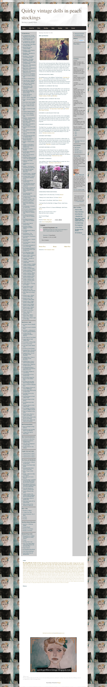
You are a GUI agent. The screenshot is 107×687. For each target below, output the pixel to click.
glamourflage (70, 568)
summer (27, 567)
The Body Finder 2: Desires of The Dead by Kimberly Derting (29, 178)
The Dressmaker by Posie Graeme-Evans (28, 375)
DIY (43, 564)
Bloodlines (55, 96)
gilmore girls (57, 576)
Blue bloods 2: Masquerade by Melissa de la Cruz (29, 68)
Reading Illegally (26, 527)
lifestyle (40, 578)
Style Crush (72, 564)
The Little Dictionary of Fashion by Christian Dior (28, 488)
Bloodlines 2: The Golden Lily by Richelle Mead (28, 56)
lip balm (45, 578)
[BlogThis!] (57, 220)
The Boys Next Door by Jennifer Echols (28, 181)
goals (75, 568)
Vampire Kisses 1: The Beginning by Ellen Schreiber (29, 290)
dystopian (24, 576)
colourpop (49, 575)
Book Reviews (65, 563)
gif (57, 571)
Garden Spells (60, 108)
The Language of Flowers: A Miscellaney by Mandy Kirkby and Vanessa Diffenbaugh (29, 485)
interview (28, 578)
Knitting (39, 568)
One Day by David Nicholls (29, 348)
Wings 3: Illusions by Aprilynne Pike (27, 312)
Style (67, 28)
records (78, 579)
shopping (47, 581)
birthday (24, 575)
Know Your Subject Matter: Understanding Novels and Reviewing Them (29, 545)
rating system (74, 579)
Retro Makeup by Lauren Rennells (28, 477)
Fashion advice (64, 566)
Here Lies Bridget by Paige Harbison (28, 427)
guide (62, 571)
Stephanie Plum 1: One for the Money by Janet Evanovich (29, 350)
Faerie (70, 570)
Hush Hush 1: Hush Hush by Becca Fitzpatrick (29, 121)
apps (72, 570)
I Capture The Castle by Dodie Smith (28, 433)
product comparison (65, 579)
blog (27, 575)
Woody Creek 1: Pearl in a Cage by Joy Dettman (28, 414)
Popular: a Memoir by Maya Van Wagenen (29, 474)
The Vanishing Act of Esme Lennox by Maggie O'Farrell (29, 408)
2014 (66, 570)
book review (37, 563)
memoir (63, 578)
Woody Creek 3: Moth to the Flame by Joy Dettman (29, 420)
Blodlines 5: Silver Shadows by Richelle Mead (29, 51)
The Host (25, 518)
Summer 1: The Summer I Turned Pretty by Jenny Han (29, 167)
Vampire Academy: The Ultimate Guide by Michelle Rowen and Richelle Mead (29, 495)
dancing (32, 571)
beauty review (37, 564)
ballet (64, 574)
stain (57, 581)
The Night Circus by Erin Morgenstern (28, 394)
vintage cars (30, 582)
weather (44, 582)
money (83, 578)
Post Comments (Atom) (49, 249)
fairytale (47, 571)
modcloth (80, 578)
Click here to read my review (48, 133)
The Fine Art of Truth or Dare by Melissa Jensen (29, 196)
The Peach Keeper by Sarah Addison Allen (29, 397)
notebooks (34, 579)
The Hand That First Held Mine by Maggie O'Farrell (28, 382)
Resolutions (72, 566)
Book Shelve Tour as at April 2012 (79, 141)
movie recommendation (79, 571)
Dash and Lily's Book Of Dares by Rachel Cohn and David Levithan (28, 91)
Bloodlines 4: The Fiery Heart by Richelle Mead (29, 62)
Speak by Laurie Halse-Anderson (28, 161)
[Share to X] (58, 220)
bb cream (69, 574)
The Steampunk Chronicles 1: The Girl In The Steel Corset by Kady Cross (29, 249)
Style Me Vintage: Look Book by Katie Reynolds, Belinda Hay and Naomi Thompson (29, 481)
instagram (24, 578)
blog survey (30, 575)
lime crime (56, 567)
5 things (59, 566)
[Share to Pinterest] (61, 220)
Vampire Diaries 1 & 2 (28, 281)
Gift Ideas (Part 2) (78, 151)
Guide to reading (46, 566)
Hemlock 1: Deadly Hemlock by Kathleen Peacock (29, 118)
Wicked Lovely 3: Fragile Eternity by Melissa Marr (28, 302)
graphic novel (78, 568)
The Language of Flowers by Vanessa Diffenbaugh (29, 388)
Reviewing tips (36, 574)
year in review (57, 582)
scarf (35, 581)
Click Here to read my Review (55, 162)
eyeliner (43, 576)
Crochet (24, 568)
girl (59, 576)
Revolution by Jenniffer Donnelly (28, 149)
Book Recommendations (33, 567)
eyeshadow (40, 571)
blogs (33, 575)
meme (24, 564)
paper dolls (44, 579)
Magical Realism (26, 547)
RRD (33, 574)
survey (53, 570)
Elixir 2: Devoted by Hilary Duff (29, 99)
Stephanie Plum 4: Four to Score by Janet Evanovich (28, 362)
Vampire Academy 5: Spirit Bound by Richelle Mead (29, 276)
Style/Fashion (55, 563)
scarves (37, 581)
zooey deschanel (65, 582)
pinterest (57, 579)
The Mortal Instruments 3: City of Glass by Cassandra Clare (28, 220)
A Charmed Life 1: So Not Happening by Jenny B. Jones (29, 36)
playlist (24, 567)
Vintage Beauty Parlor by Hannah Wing (28, 498)
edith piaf (30, 576)
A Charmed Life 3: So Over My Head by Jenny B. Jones (29, 42)
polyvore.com (62, 633)
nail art (24, 572)
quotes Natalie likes (79, 193)
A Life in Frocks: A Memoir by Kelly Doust (29, 462)
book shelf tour (37, 575)
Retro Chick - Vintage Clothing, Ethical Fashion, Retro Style (80, 219)
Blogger (59, 682)
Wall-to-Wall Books (79, 212)
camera (46, 575)
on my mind (32, 570)
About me (26, 574)
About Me (31, 28)
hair (53, 567)
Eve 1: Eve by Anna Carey (28, 104)
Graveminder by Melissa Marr (29, 342)
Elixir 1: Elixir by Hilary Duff (29, 97)
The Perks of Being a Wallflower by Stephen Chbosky (28, 227)
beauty (60, 563)
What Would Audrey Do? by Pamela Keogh (29, 501)
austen (62, 574)
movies (68, 566)
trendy (26, 582)
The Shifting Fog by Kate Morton (28, 403)
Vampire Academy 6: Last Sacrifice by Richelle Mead (28, 279)
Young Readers (52, 235)
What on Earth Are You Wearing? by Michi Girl (28, 504)
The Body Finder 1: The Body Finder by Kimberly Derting (29, 174)
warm (42, 582)
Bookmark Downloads (79, 33)
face (45, 576)
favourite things (63, 564)
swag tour (68, 581)
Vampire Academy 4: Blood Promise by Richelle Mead (29, 273)
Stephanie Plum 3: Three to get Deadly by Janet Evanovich (29, 358)
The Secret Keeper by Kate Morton (28, 400)
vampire (82, 563)
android (46, 574)
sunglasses (60, 572)
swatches (71, 581)
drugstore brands (79, 575)
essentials (36, 576)
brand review (42, 575)
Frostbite (49, 96)
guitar (65, 576)
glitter (59, 571)
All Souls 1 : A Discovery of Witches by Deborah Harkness (29, 331)
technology (57, 570)
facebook (43, 571)
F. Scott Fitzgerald (80, 201)
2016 (24, 574)
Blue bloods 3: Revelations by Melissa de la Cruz (29, 71)
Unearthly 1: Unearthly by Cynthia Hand (28, 258)
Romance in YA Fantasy (28, 529)
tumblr (72, 567)
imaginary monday (26, 570)
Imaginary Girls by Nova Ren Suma (29, 127)
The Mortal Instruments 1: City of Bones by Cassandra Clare (29, 212)
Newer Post (42, 246)
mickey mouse (70, 578)
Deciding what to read (27, 541)
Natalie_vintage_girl (79, 175)
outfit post (25, 566)
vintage (74, 563)
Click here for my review (57, 155)
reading (56, 566)
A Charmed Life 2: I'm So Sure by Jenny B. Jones (28, 39)
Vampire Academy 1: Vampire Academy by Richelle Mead (29, 264)
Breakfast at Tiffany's (27, 510)
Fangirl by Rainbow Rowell (29, 111)
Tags (42, 568)
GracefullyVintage (79, 223)
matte (61, 578)
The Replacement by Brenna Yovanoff (29, 231)
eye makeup (47, 567)
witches (71, 572)
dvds (83, 575)
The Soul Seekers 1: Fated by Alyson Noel (29, 240)
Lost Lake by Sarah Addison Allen (29, 346)
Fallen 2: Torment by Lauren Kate (29, 109)
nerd (31, 579)
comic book (62, 568)
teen (77, 581)
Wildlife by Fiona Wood (28, 310)
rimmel (27, 581)
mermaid (66, 578)
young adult (77, 572)
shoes (45, 581)
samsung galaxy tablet (41, 570)
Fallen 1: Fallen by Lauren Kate (28, 106)
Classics (24, 540)
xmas (54, 582)
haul (41, 564)
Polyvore (77, 564)
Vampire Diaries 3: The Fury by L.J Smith (29, 284)
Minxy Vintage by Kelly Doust (28, 471)
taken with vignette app (55, 564)
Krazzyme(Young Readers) (49, 227)
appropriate (50, 574)
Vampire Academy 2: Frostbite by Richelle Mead (28, 267)
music (33, 566)
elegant (33, 576)
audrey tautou (58, 574)
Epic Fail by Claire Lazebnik (29, 102)
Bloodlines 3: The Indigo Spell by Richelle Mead (28, 59)
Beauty (73, 28)
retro (81, 579)
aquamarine (54, 574)
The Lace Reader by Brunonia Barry (29, 385)
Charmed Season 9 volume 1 (29, 453)
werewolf (38, 566)
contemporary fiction (61, 575)
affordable (42, 574)
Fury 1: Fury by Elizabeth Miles (28, 115)
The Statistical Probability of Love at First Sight (29, 245)
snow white (54, 581)
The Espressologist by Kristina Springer (27, 193)
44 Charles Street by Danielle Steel (29, 325)
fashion (51, 567)
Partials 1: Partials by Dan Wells (28, 142)
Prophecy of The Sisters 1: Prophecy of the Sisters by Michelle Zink (28, 146)
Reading (46, 28)
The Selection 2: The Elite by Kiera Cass (29, 237)
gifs (53, 576)
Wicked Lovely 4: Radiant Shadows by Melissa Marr (28, 304)
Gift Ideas (77, 149)
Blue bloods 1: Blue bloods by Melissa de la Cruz (29, 65)
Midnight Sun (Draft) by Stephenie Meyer (28, 441)
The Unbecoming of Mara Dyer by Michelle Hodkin (28, 253)
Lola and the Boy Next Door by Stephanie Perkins (29, 136)
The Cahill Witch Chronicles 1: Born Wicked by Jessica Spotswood (29, 185)
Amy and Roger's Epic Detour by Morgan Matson (29, 45)
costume (69, 575)
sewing (42, 581)
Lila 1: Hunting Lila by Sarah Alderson (29, 130)
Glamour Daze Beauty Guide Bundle (29, 465)
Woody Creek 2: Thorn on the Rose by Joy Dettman (29, 417)
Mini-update (52, 566)
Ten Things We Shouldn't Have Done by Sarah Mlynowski (28, 170)
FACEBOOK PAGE (79, 35)
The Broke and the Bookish (79, 230)
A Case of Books (78, 227)
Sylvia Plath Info (79, 214)
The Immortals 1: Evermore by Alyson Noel (29, 206)
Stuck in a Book (78, 209)
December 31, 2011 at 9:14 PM (49, 237)
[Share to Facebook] (59, 220)
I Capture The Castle (27, 512)
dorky (72, 575)
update (70, 563)
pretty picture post (29, 564)
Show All (83, 234)
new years (82, 566)
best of (43, 221)
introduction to (32, 578)
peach (47, 579)
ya (77, 567)
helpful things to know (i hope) (75, 576)
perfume (49, 579)
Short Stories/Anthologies (28, 551)
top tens (78, 563)
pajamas (40, 579)
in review (82, 576)
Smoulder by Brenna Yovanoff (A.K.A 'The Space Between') (29, 158)
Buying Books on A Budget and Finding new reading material (29, 537)
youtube (61, 582)
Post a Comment (45, 240)
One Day (25, 517)
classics (24, 571)
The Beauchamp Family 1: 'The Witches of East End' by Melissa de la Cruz (29, 368)
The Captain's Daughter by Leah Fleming (28, 372)
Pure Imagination (79, 225)
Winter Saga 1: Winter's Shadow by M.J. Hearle (28, 315)
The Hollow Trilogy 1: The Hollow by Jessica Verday (28, 199)
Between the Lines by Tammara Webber (27, 48)
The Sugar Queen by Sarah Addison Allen (28, 405)
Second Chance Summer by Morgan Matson (29, 152)
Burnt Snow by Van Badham (29, 74)
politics (60, 579)
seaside (40, 581)
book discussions (42, 567)
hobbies (82, 568)
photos (33, 572)
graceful (62, 576)
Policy (38, 28)
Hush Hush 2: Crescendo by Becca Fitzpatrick (29, 124)
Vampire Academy (43, 96)
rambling (70, 579)
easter (27, 576)
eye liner (35, 571)
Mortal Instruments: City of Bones (29, 514)
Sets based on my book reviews (48, 633)
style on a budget (68, 567)
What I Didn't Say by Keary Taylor (29, 293)
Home (23, 28)
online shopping (29, 572)
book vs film (77, 566)
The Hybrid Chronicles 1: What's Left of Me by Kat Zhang (28, 203)
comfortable (28, 571)
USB (40, 574)
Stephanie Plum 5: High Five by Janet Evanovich (29, 365)
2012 (76, 133)
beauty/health (78, 574)
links (42, 578)
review (42, 572)
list (50, 578)
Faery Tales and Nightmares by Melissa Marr (29, 444)
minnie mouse (75, 578)
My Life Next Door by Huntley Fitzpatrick (28, 139)
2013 (76, 135)
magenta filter (57, 578)
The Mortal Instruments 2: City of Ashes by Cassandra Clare (28, 216)
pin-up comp (53, 579)
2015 (68, 570)
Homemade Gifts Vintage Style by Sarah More (28, 468)
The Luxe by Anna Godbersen (29, 209)
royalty (30, 581)
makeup (73, 571)
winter (65, 572)
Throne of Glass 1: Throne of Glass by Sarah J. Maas (29, 256)
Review (61, 194)
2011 (76, 132)
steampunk (60, 581)
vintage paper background (36, 582)
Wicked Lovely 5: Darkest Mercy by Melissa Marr (28, 307)
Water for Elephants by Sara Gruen (29, 411)
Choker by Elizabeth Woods (29, 78)
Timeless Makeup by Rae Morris (28, 491)
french (52, 576)
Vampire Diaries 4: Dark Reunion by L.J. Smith (28, 287)
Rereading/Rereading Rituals (29, 549)
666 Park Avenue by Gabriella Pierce (29, 328)
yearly (74, 572)
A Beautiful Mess (79, 216)
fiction (53, 571)
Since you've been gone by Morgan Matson (28, 155)
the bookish (81, 581)
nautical (29, 579)
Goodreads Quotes (82, 204)
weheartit (47, 582)
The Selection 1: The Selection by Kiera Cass (28, 234)
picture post (46, 564)
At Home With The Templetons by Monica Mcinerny (28, 334)
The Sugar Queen (53, 108)
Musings (60, 28)
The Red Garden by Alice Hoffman (28, 447)
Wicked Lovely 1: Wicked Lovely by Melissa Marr (28, 296)
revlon (45, 572)
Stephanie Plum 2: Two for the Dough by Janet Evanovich (28, 354)
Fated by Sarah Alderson (28, 113)
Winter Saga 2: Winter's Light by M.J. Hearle (29, 318)
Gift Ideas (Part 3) (78, 152)
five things (48, 576)
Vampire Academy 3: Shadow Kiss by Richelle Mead (29, 270)
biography (82, 574)
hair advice (68, 576)
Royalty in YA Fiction (27, 530)
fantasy (50, 571)
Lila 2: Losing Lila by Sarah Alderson (29, 133)
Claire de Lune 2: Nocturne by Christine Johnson (28, 83)
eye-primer (40, 576)
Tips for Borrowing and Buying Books (28, 553)
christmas (58, 568)
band (66, 574)
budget (83, 570)
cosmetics (66, 575)
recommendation (38, 572)
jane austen (37, 578)
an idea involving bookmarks (49, 568)
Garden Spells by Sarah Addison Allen (28, 339)
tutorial (75, 567)
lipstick (68, 564)
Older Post (67, 246)
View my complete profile (79, 189)
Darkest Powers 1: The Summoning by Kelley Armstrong (28, 87)
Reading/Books (49, 221)
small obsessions (48, 570)
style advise (64, 581)
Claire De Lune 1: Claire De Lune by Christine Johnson (29, 81)
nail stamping (25, 579)
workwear (51, 582)
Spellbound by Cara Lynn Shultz (28, 164)
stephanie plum (61, 567)
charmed (29, 566)
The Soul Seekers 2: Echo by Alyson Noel (29, 243)
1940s (81, 572)
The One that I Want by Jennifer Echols (28, 224)
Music (52, 28)
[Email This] (55, 220)
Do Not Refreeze (78, 233)
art (55, 568)
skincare (50, 581)
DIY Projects (77, 147)
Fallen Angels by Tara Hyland (29, 337)
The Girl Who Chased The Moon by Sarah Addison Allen (28, 379)
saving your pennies (50, 572)
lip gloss (48, 578)
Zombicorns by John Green (28, 439)
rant (35, 570)
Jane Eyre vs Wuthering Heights (28, 524)
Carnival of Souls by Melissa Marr (29, 76)
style (42, 566)
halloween (65, 571)
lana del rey (69, 571)
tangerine (75, 581)
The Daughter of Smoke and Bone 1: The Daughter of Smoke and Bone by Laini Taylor (29, 189)
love (51, 578)
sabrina (32, 581)
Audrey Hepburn (81, 567)
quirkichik (56, 633)
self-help (56, 572)
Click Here (48, 144)
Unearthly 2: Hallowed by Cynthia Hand (28, 261)
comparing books (54, 575)
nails (35, 566)
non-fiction (82, 564)
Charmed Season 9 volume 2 (29, 455)
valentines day (62, 570)
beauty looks (73, 574)
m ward (54, 578)
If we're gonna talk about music (32, 568)
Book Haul (48, 563)
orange (37, 579)
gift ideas (66, 568)
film (55, 571)
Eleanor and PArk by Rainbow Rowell (27, 95)
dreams (75, 575)
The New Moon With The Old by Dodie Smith (29, 391)
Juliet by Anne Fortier (27, 343)
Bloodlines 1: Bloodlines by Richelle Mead (29, 54)
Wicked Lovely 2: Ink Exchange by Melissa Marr (28, 299)
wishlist (67, 572)
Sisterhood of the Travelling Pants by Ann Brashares (29, 430)
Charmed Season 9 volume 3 (29, 456)
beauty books (76, 570)
